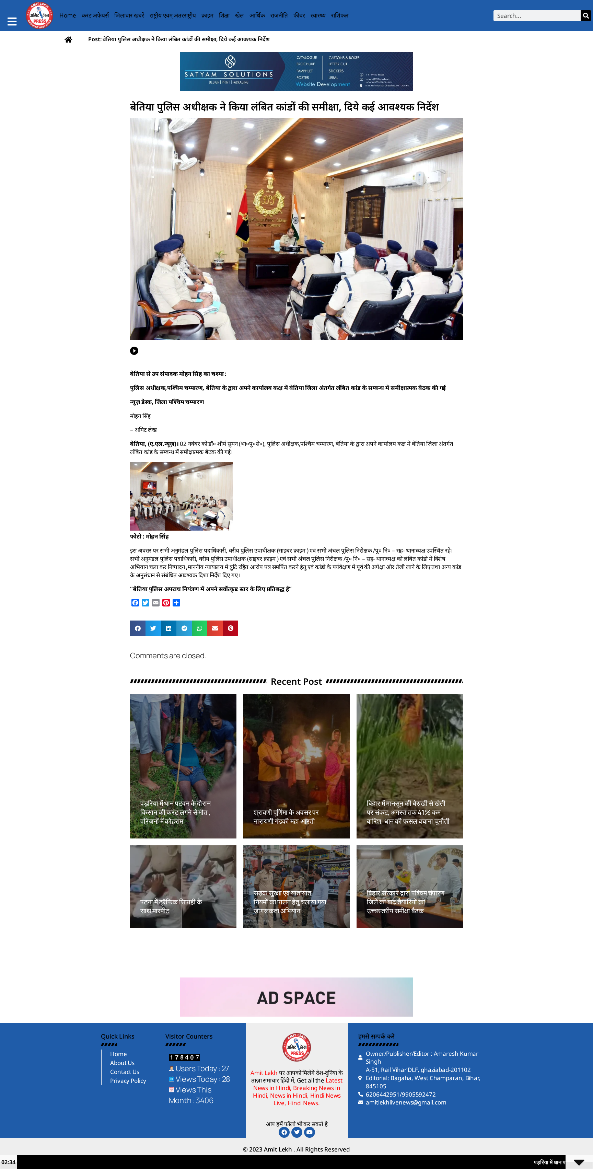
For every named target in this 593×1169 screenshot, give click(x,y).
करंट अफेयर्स (95, 15)
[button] (138, 628)
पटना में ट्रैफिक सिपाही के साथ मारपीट (171, 906)
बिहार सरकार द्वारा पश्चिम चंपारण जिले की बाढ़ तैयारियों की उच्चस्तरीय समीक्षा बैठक (405, 901)
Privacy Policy (128, 1081)
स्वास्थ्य (318, 15)
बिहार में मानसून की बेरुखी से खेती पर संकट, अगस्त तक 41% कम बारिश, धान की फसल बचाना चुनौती (408, 812)
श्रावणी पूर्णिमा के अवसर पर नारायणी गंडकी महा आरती (286, 817)
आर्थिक (257, 15)
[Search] (586, 15)
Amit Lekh (156, 835)
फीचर (299, 15)
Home (67, 15)
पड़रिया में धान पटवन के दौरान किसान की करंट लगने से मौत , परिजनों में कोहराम (176, 812)
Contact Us (124, 1072)
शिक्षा (224, 15)
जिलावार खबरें (129, 15)
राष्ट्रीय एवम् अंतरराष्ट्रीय (173, 15)
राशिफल (340, 15)
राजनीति (279, 15)
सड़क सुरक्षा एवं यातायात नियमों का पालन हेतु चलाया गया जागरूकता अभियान (290, 901)
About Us (122, 1063)
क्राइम (207, 15)
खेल (239, 15)
